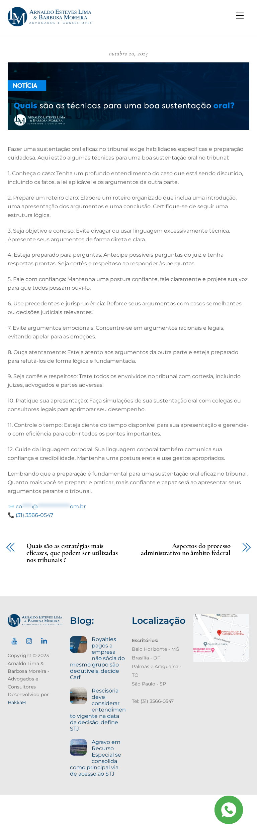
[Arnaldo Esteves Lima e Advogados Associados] (49, 23)
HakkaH (17, 703)
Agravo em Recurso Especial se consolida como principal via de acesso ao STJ (95, 758)
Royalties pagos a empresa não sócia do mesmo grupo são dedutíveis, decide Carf (97, 658)
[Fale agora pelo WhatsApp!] (228, 809)
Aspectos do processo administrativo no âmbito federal (186, 550)
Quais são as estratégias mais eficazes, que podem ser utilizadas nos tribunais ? (71, 553)
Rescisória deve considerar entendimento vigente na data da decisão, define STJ (97, 709)
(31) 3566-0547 (34, 515)
